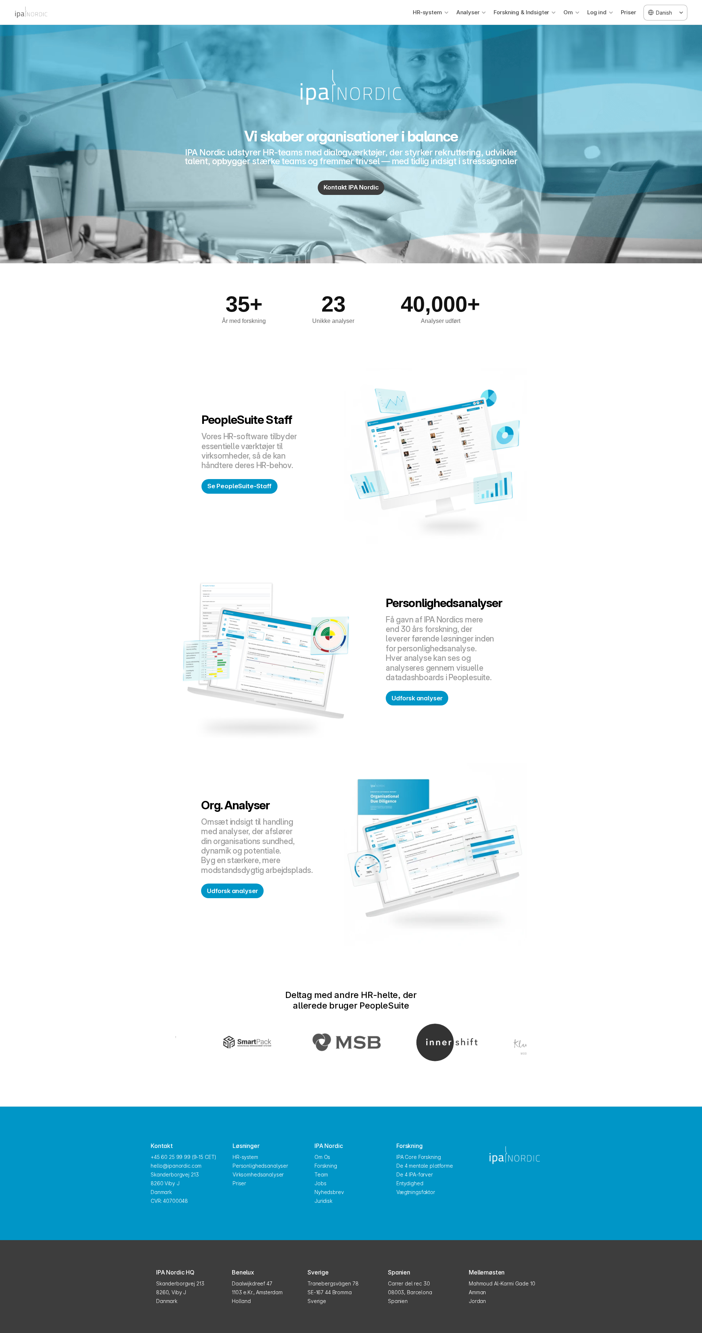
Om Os (322, 1157)
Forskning (325, 1166)
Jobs (320, 1183)
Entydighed (409, 1183)
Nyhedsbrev (329, 1192)
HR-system (245, 1157)
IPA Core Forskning (418, 1157)
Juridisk (323, 1201)
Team (321, 1174)
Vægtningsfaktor (415, 1192)
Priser (628, 12)
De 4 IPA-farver (414, 1174)
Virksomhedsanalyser (258, 1174)
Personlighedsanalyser (260, 1166)
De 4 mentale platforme (424, 1166)
